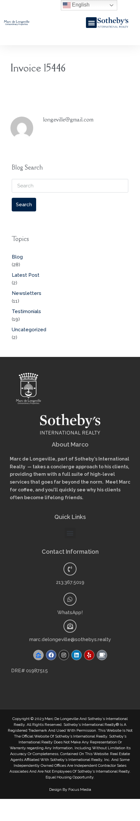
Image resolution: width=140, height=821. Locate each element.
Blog (17, 257)
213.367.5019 (70, 582)
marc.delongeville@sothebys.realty (70, 639)
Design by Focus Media (70, 789)
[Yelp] (89, 655)
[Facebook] (51, 655)
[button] (91, 22)
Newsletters (26, 293)
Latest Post (25, 275)
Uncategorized (29, 330)
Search (24, 205)
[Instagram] (64, 655)
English (80, 4)
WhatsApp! (70, 612)
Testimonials (26, 311)
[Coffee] (102, 655)
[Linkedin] (76, 655)
